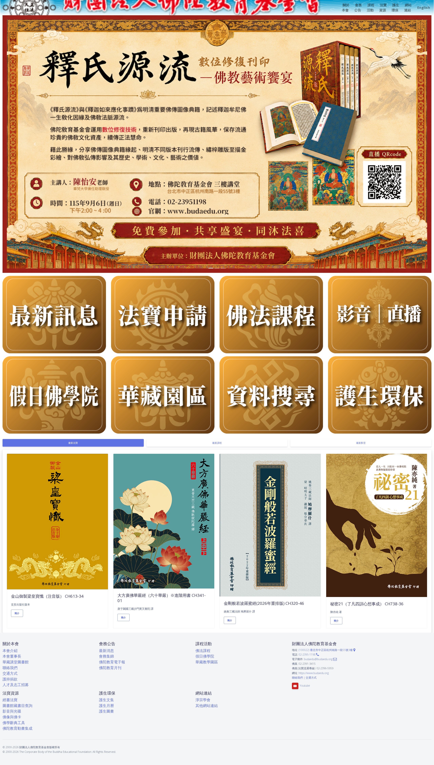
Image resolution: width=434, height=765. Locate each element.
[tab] (73, 443)
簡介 (17, 613)
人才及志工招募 (16, 684)
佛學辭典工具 (14, 722)
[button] (346, 8)
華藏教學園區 (206, 662)
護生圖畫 (106, 711)
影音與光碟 (12, 711)
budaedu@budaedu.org (318, 659)
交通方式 (10, 673)
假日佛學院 (204, 656)
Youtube (305, 685)
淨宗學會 (202, 699)
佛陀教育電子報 (112, 662)
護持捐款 (10, 679)
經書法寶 (10, 699)
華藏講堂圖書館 (16, 662)
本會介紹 (10, 650)
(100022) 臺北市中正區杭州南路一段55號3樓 (326, 650)
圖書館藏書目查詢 (17, 705)
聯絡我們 (10, 667)
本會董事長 (12, 656)
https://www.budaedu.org (314, 673)
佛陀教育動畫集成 (17, 728)
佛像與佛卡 (12, 717)
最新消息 (106, 650)
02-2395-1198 (307, 654)
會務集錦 (106, 656)
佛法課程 (202, 650)
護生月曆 (106, 705)
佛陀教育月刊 (110, 667)
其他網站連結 (206, 705)
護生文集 (106, 699)
